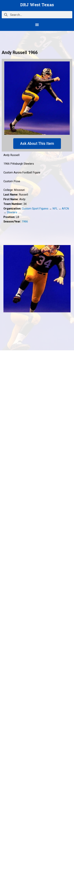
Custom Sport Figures (35, 208)
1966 (25, 221)
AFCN (65, 208)
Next (68, 279)
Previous (6, 279)
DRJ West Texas (37, 4)
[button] (37, 24)
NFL (55, 208)
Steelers (12, 212)
